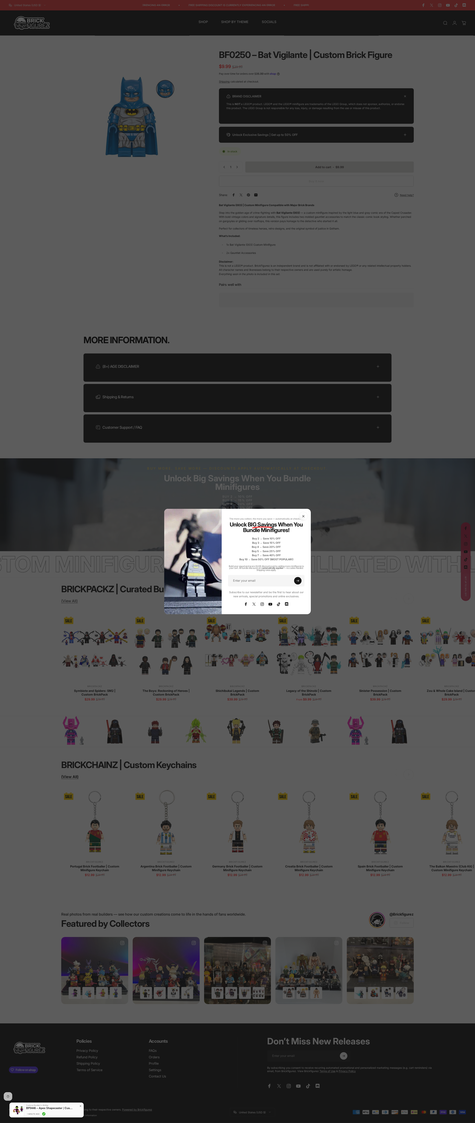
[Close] (303, 516)
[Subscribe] (298, 580)
